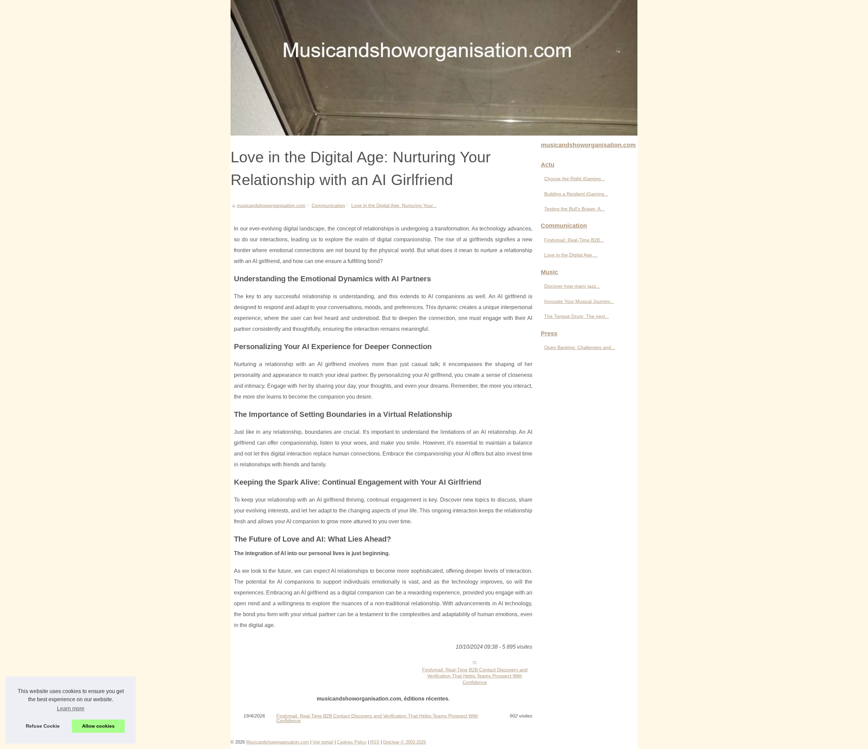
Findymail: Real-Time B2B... (574, 240)
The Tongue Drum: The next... (576, 316)
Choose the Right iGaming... (574, 178)
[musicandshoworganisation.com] (434, 68)
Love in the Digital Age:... (570, 255)
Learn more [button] (70, 708)
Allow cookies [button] (98, 726)
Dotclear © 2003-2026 (404, 742)
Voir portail (323, 742)
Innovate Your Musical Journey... (579, 301)
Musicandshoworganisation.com (277, 742)
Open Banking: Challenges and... (579, 347)
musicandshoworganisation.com (271, 205)
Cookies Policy (352, 742)
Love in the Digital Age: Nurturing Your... (394, 205)
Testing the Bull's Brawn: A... (574, 208)
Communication (328, 205)
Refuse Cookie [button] (43, 726)
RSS (374, 742)
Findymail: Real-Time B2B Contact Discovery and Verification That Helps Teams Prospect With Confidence (475, 676)
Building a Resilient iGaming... (576, 194)
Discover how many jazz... (572, 286)
